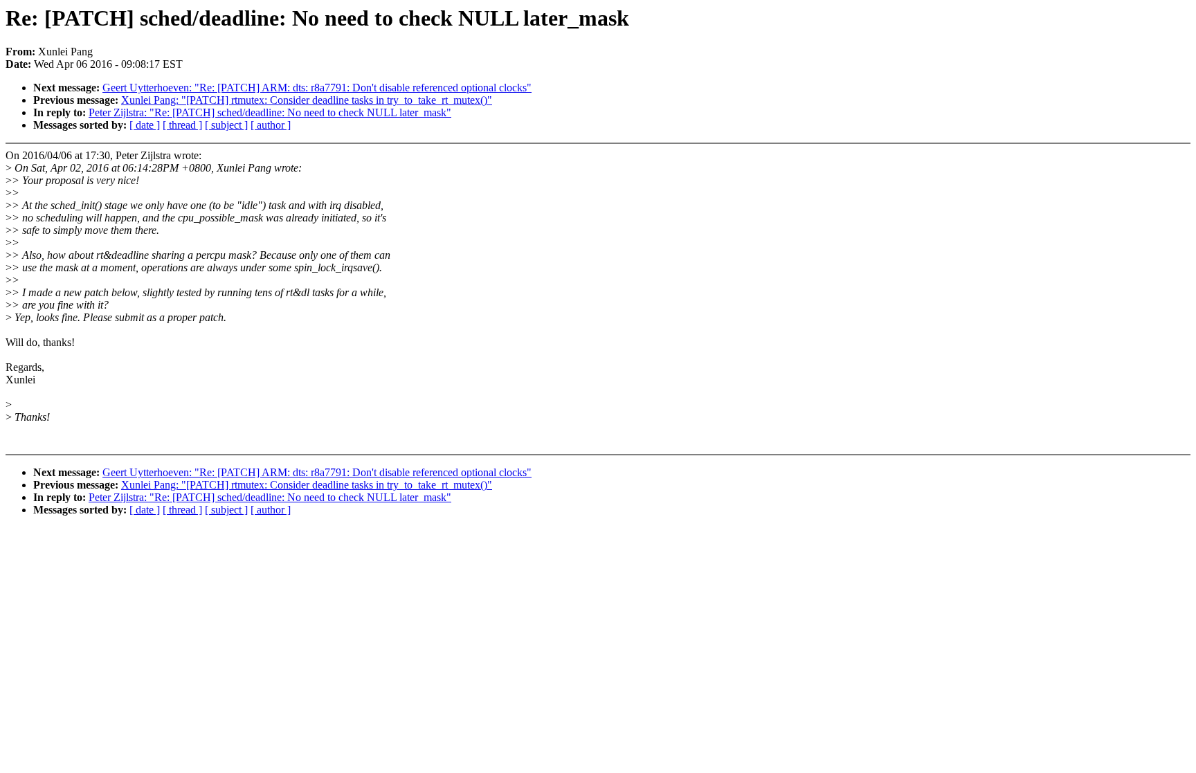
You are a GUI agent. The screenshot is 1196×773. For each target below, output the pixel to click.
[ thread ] (182, 125)
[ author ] (271, 125)
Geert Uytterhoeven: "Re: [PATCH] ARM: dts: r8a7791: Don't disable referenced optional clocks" (317, 87)
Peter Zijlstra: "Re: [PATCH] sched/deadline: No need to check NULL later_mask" (270, 112)
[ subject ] (226, 125)
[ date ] (144, 125)
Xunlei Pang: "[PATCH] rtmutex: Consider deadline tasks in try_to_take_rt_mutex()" (306, 100)
